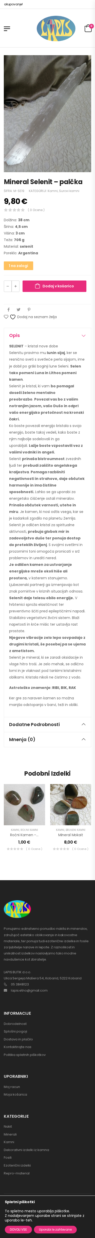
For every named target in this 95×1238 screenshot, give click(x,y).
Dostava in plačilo (18, 1039)
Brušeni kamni (75, 830)
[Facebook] (8, 310)
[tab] (47, 335)
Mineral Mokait (70, 834)
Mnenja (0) (22, 739)
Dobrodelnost (15, 1023)
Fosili (8, 1157)
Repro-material (17, 1173)
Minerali (10, 1134)
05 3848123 (20, 984)
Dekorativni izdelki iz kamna (26, 1149)
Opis (14, 335)
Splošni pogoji (15, 1031)
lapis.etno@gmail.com (29, 990)
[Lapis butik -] (56, 28)
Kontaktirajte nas (17, 1046)
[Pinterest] (29, 310)
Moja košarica (15, 1094)
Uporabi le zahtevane (55, 1229)
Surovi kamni (69, 191)
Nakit (8, 1126)
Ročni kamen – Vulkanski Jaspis (37, 834)
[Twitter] (19, 310)
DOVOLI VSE (18, 1229)
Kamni (53, 191)
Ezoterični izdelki (17, 1165)
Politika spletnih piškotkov (25, 1054)
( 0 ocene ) (36, 210)
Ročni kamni (29, 830)
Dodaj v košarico (58, 286)
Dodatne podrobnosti (34, 724)
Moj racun (12, 1086)
